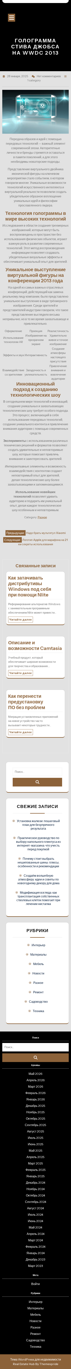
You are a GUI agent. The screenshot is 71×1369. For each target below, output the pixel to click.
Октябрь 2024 (35, 1195)
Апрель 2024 (35, 1234)
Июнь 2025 (35, 1144)
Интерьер (38, 945)
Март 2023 (35, 1266)
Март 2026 (35, 1086)
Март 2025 (35, 1163)
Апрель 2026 (36, 1080)
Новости (38, 973)
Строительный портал (35, 9)
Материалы (38, 954)
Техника (38, 1011)
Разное (42, 517)
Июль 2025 (35, 1138)
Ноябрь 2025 (35, 1112)
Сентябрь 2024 (35, 1202)
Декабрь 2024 (35, 1182)
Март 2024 (35, 1240)
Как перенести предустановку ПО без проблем (26, 701)
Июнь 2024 (35, 1221)
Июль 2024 (35, 1214)
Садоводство (38, 1001)
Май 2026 (35, 1074)
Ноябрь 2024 (36, 1189)
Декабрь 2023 (35, 1259)
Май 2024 (35, 1227)
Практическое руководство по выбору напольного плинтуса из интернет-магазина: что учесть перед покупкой (38, 843)
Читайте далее (20, 619)
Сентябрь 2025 (35, 1125)
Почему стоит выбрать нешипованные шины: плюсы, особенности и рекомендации (38, 862)
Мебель (38, 964)
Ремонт (38, 992)
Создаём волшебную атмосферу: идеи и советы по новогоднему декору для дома (38, 879)
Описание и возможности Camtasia (35, 645)
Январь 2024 (36, 1253)
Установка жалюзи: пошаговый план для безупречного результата (38, 824)
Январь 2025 (35, 1176)
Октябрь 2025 (35, 1118)
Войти (35, 1284)
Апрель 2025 (35, 1157)
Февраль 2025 (36, 1170)
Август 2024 (35, 1208)
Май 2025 (35, 1150)
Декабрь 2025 (35, 1106)
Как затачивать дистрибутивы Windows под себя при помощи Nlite (29, 586)
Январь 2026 (35, 1099)
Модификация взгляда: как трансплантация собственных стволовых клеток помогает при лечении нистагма (38, 898)
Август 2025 (35, 1131)
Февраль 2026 (35, 1093)
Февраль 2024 (35, 1246)
